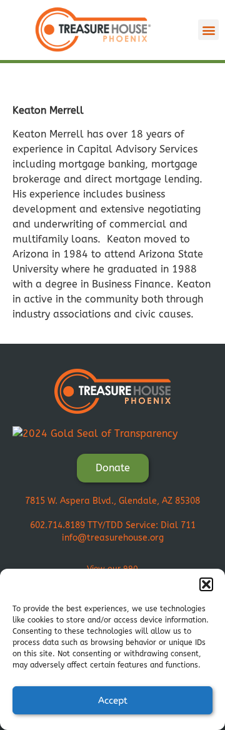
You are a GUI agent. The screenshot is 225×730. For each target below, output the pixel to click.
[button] (206, 584)
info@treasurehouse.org (113, 537)
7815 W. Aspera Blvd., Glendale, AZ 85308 (112, 501)
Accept (113, 700)
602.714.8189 (57, 525)
